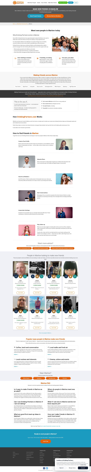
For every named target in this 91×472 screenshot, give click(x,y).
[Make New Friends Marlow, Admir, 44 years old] (70, 303)
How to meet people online (24, 248)
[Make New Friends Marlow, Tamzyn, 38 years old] (70, 268)
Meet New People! (32, 2)
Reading (68, 457)
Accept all (83, 467)
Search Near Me (63, 2)
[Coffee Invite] (20, 276)
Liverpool (41, 462)
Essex (54, 459)
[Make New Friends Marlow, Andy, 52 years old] (37, 303)
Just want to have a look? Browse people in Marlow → (45, 19)
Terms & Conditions (30, 452)
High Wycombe (52, 378)
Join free (45, 441)
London (41, 452)
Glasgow (41, 457)
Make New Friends (52, 2)
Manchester (42, 455)
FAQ (13, 457)
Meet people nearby (35, 16)
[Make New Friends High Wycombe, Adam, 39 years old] (20, 303)
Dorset (54, 452)
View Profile (20, 292)
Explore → (16, 354)
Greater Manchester (57, 455)
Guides (38, 2)
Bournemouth (69, 452)
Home (14, 23)
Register (71, 2)
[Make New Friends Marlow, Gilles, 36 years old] (53, 303)
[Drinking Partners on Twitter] (47, 468)
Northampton (69, 455)
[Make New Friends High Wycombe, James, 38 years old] (53, 268)
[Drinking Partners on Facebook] (44, 468)
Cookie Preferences (30, 457)
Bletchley (65, 378)
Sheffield (41, 460)
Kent (54, 460)
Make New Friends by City (22, 23)
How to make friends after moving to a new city (62, 248)
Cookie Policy (28, 455)
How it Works (44, 2)
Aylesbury (39, 378)
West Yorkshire (56, 457)
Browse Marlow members (54, 16)
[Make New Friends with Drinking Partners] (18, 3)
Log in (76, 2)
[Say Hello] (16, 276)
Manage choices (72, 467)
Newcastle (42, 459)
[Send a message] (25, 276)
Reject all (61, 467)
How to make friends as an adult (41, 248)
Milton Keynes (26, 378)
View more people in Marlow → (45, 332)
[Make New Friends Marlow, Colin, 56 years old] (20, 268)
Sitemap (27, 459)
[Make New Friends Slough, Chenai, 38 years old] (37, 268)
